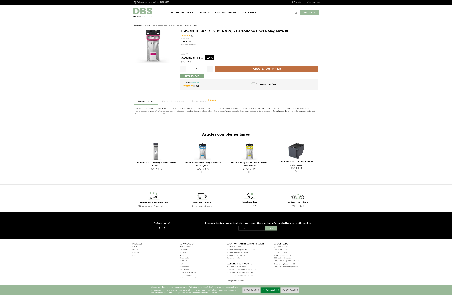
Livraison (183, 255)
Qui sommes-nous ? (281, 247)
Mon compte (185, 252)
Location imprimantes (235, 247)
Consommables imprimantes (187, 25)
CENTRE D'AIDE (249, 13)
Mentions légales (186, 275)
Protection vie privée (188, 272)
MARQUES (137, 244)
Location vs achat (280, 252)
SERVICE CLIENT (188, 244)
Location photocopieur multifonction (241, 249)
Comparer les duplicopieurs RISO (286, 261)
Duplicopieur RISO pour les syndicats (240, 272)
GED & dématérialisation (283, 258)
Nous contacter (185, 247)
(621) (197, 86)
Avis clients (184, 249)
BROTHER (136, 247)
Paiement (183, 261)
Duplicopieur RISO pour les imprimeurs (241, 269)
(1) (192, 36)
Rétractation (184, 267)
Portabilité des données (189, 278)
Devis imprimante (233, 258)
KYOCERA (136, 252)
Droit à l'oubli (185, 269)
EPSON (135, 249)
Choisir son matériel (281, 249)
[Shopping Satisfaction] (191, 83)
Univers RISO (205, 13)
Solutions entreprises (227, 13)
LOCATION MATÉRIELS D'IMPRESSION (245, 244)
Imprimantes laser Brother (236, 267)
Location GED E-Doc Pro (236, 255)
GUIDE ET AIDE (281, 244)
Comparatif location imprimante (286, 267)
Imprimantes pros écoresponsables (240, 275)
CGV (181, 281)
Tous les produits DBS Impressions (163, 25)
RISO (134, 255)
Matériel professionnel (182, 13)
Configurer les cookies (235, 281)
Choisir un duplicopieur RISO (284, 264)
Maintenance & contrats (283, 255)
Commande (184, 258)
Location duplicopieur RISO (237, 252)
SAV (181, 264)
